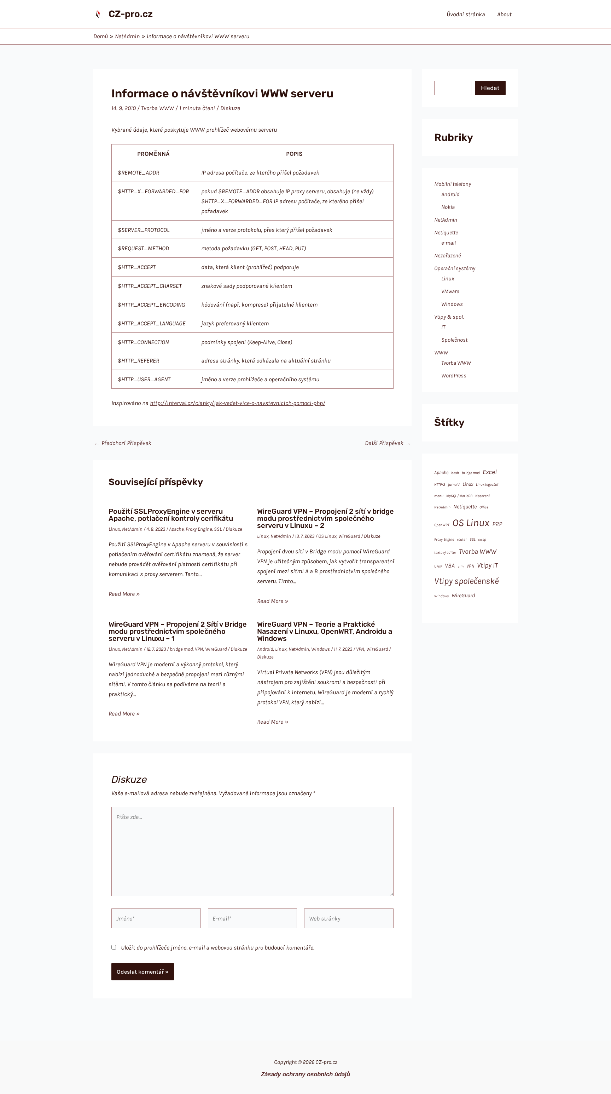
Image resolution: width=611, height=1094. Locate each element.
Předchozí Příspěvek (122, 443)
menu (438, 496)
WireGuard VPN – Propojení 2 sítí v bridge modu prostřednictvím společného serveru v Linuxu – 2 (325, 518)
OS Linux (327, 536)
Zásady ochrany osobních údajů (305, 1074)
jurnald (454, 484)
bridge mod (181, 649)
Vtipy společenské (466, 581)
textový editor (445, 552)
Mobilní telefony (452, 184)
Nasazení (482, 496)
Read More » (124, 593)
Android (265, 649)
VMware (450, 291)
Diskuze (230, 108)
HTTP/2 (439, 484)
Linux (114, 529)
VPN (199, 649)
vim (461, 566)
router (462, 539)
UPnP (438, 566)
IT (443, 327)
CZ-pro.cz (131, 13)
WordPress (453, 375)
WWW (441, 352)
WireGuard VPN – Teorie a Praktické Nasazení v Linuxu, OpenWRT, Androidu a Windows (324, 631)
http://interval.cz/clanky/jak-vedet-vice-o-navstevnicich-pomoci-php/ (237, 402)
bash (455, 473)
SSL (218, 529)
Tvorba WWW (157, 108)
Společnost (454, 339)
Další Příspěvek (388, 443)
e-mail (448, 242)
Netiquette (446, 232)
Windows (320, 649)
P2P (497, 524)
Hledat (490, 87)
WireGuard (349, 536)
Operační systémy (454, 268)
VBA (450, 565)
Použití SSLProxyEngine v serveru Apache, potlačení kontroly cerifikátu (171, 515)
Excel (490, 472)
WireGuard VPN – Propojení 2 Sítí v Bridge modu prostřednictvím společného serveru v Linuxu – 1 (178, 631)
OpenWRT (441, 525)
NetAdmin (132, 529)
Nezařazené (447, 255)
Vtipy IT (487, 565)
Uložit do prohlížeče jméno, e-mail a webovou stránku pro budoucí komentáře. (217, 947)
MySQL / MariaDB (459, 496)
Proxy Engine (199, 529)
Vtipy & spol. (449, 316)
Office (483, 507)
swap (482, 539)
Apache (176, 529)
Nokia (448, 207)
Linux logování (487, 484)
